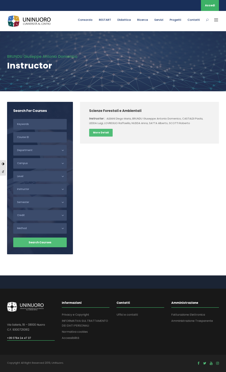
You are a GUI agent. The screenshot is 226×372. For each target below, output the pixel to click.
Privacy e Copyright (75, 315)
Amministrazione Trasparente (192, 321)
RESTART (105, 20)
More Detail (101, 132)
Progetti (175, 20)
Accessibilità (70, 338)
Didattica (124, 20)
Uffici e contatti (127, 315)
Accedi (210, 5)
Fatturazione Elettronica (188, 315)
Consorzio (85, 20)
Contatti (194, 20)
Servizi (158, 20)
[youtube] (211, 363)
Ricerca (142, 20)
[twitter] (204, 363)
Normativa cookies (75, 332)
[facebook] (199, 363)
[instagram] (217, 363)
